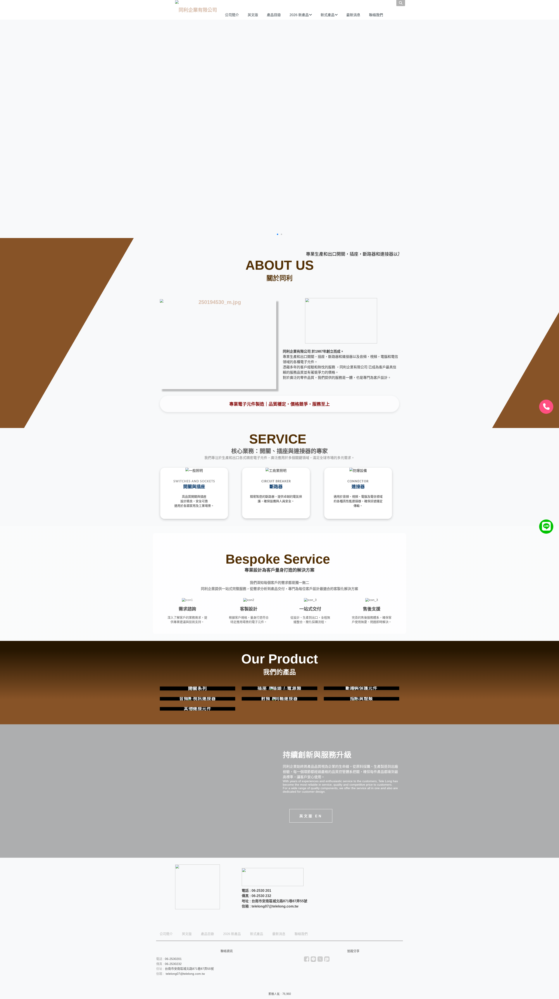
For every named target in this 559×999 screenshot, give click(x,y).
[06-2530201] (546, 407)
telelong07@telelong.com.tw (275, 906)
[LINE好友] (546, 526)
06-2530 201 (261, 890)
